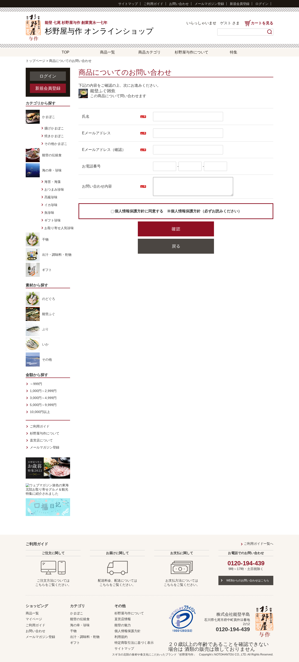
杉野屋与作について (191, 52)
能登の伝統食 (52, 155)
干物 (45, 239)
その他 (47, 359)
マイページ (34, 619)
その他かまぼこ (55, 144)
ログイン (261, 3)
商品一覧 (107, 52)
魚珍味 (49, 212)
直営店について (41, 440)
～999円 (36, 384)
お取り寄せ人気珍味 (59, 228)
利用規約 (121, 637)
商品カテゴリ (149, 52)
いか (45, 344)
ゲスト (225, 23)
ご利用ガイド (153, 3)
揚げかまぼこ (54, 128)
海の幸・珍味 (52, 170)
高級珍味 (50, 197)
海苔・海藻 (52, 182)
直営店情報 (122, 619)
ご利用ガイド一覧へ (258, 543)
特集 (233, 52)
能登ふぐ (48, 314)
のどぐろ (48, 299)
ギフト (47, 270)
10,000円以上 (40, 412)
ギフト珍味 (52, 220)
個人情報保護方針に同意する (139, 211)
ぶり (45, 329)
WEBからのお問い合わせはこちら (247, 580)
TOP (65, 52)
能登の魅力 (122, 625)
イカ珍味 (50, 205)
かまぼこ (48, 117)
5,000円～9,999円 (43, 405)
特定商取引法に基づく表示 (134, 642)
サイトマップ (128, 3)
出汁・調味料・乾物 (56, 254)
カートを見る (262, 23)
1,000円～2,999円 (43, 391)
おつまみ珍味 (54, 189)
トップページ (35, 61)
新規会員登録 (239, 3)
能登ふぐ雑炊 (102, 91)
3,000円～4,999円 (43, 398)
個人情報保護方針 (127, 631)
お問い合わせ (179, 3)
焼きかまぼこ (54, 136)
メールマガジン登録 (209, 3)
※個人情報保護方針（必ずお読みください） (204, 211)
